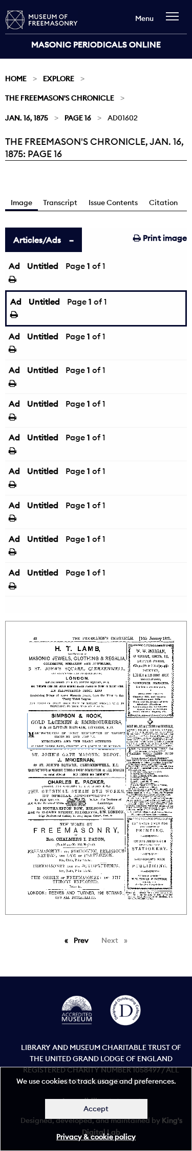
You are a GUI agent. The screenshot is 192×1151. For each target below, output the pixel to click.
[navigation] (175, 21)
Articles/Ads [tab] (37, 240)
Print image (164, 238)
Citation (163, 202)
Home (16, 78)
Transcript (60, 202)
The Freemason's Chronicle (59, 98)
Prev (83, 940)
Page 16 (78, 117)
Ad (14, 266)
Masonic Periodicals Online (96, 44)
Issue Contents (113, 202)
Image (21, 202)
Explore (58, 78)
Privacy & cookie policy (96, 1136)
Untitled (42, 266)
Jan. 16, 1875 (26, 117)
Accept (96, 1108)
